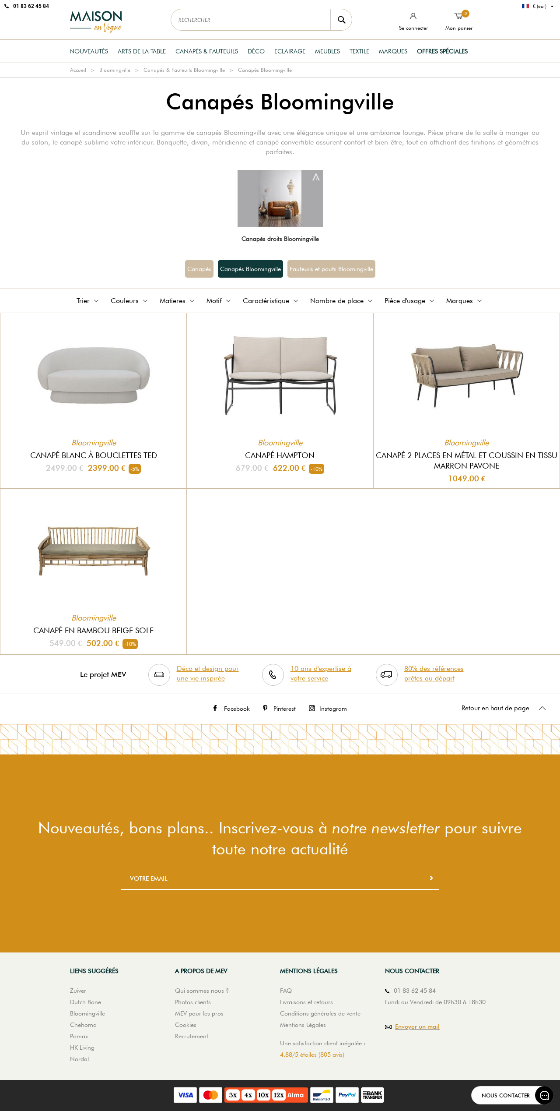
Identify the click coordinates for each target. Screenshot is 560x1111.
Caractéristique (266, 300)
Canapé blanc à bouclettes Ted (93, 455)
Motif (214, 300)
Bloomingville (114, 70)
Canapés (199, 268)
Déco (256, 51)
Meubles (327, 51)
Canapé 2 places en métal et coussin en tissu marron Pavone (466, 460)
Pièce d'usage (405, 300)
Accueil (78, 70)
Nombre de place (337, 300)
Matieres (173, 300)
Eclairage (289, 51)
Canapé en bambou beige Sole (93, 630)
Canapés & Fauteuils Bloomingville (184, 70)
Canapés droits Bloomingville (280, 238)
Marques (393, 51)
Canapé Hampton (280, 455)
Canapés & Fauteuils (206, 51)
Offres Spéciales (442, 51)
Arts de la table (142, 51)
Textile (359, 51)
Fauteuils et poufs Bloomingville (331, 268)
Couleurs (125, 300)
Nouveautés (89, 51)
